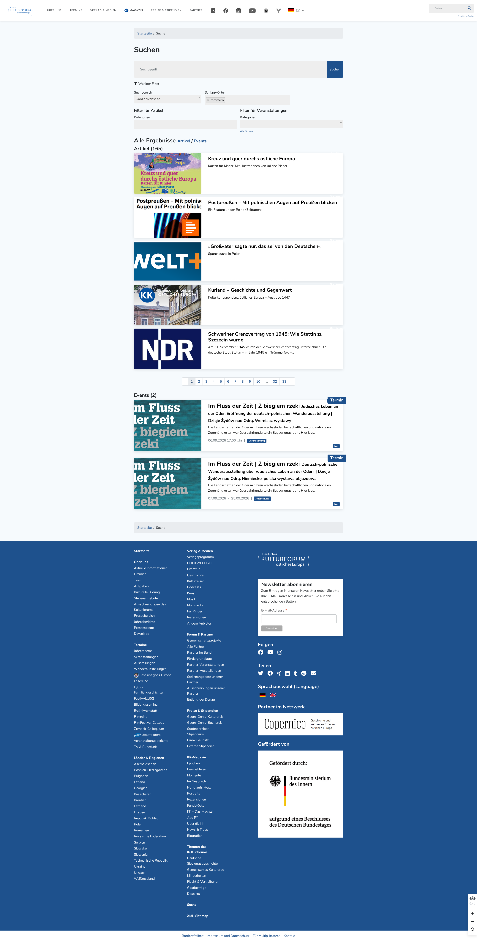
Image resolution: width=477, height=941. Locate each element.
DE (298, 11)
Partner (196, 10)
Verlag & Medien (103, 10)
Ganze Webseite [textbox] (148, 99)
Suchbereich (147, 95)
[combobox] (167, 99)
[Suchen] (469, 8)
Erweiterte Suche (466, 16)
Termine (76, 10)
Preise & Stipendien (166, 10)
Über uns (54, 10)
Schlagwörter (215, 92)
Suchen (334, 69)
